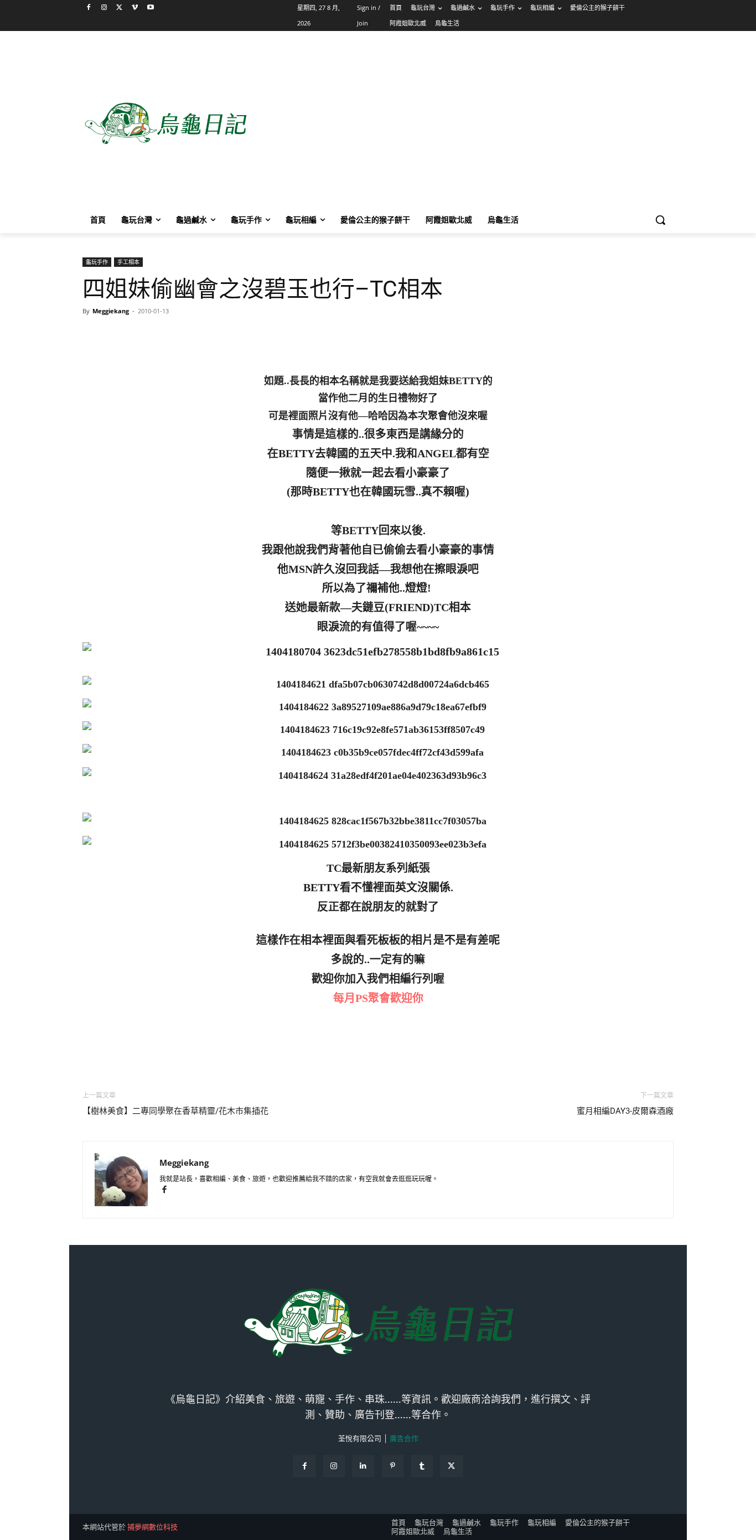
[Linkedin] (363, 1466)
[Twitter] (119, 8)
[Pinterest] (392, 1466)
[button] (660, 219)
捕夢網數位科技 (152, 1527)
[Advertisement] (467, 123)
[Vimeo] (134, 8)
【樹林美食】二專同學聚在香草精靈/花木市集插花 (175, 1111)
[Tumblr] (422, 1466)
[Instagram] (104, 8)
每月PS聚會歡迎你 (378, 998)
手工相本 (128, 262)
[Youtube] (150, 8)
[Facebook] (88, 8)
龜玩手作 (97, 262)
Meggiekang (110, 311)
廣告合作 (404, 1438)
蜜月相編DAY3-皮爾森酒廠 (625, 1111)
